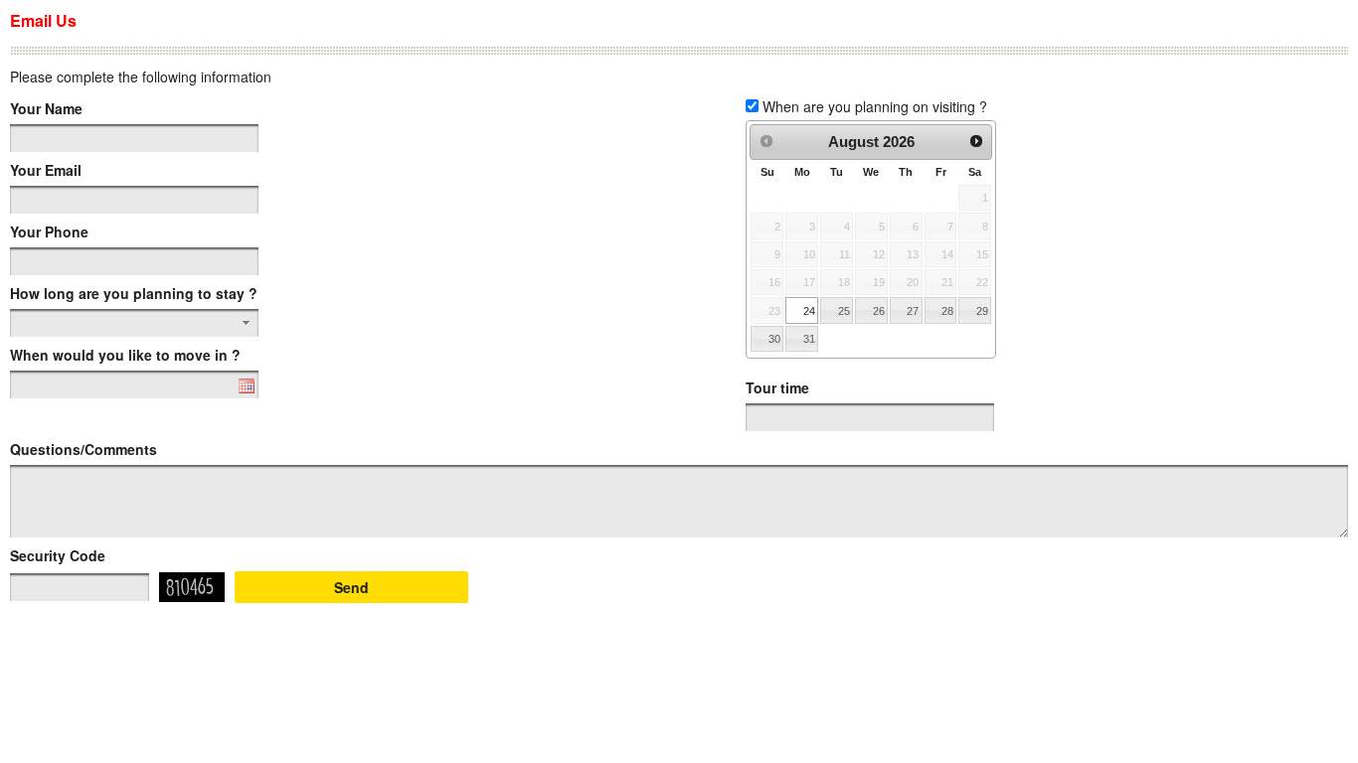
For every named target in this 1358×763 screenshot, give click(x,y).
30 (774, 339)
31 (809, 339)
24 (809, 311)
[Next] (976, 141)
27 (913, 311)
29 (982, 311)
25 (844, 311)
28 (947, 311)
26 (879, 311)
